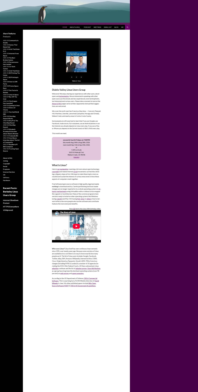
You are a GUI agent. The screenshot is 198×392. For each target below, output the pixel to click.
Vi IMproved (8, 210)
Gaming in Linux (14, 105)
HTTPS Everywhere (11, 207)
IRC (122, 27)
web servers (64, 273)
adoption (55, 268)
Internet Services (9, 172)
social (75, 172)
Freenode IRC (13, 136)
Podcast (87, 27)
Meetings (97, 27)
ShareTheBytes (9, 33)
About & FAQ (75, 27)
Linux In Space (13, 94)
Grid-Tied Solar (14, 71)
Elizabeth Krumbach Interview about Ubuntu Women (10, 131)
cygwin (59, 199)
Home (64, 27)
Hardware (6, 180)
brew (82, 199)
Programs (6, 169)
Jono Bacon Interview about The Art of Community (11, 140)
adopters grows (81, 268)
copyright (55, 172)
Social (5, 166)
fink (78, 199)
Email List (108, 27)
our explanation (62, 169)
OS (4, 175)
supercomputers (78, 273)
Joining (5, 161)
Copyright (6, 163)
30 (74, 209)
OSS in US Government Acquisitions (83, 286)
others (89, 199)
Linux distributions (93, 268)
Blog (116, 27)
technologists (64, 96)
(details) (76, 157)
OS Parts (6, 177)
